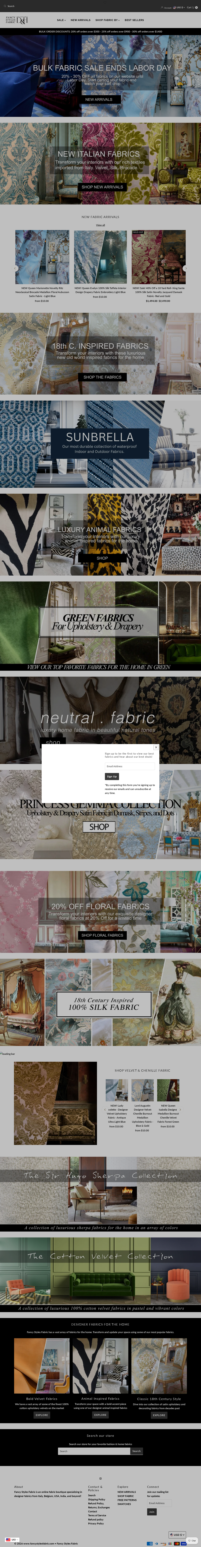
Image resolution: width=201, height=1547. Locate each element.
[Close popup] (156, 747)
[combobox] (12, 1539)
